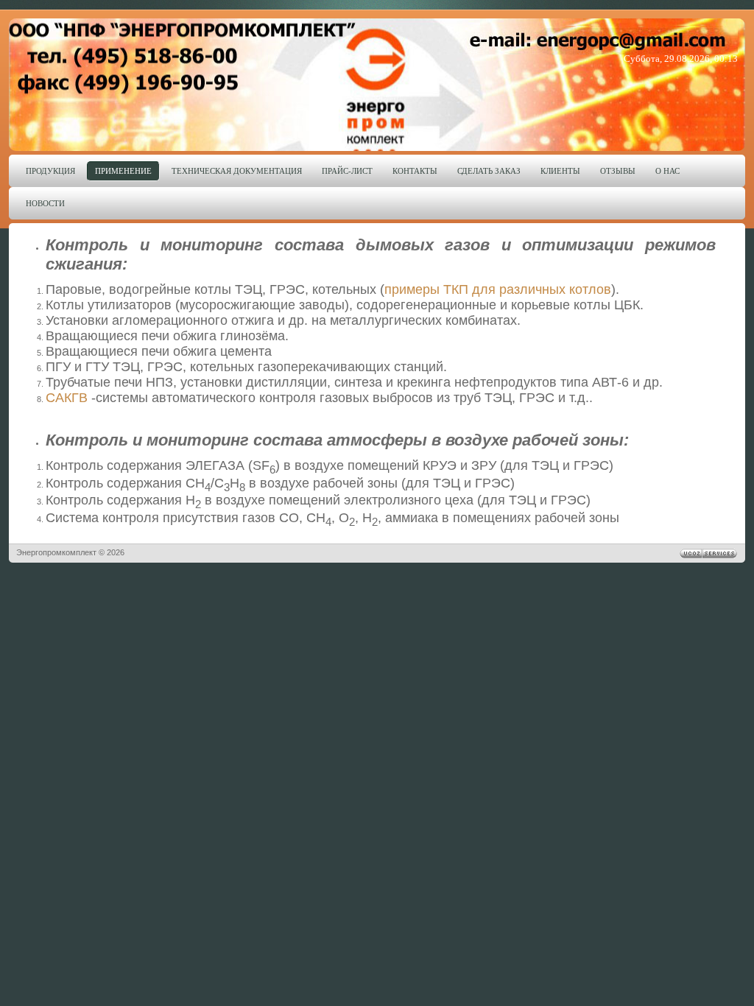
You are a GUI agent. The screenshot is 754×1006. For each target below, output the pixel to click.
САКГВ (67, 397)
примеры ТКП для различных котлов (497, 289)
